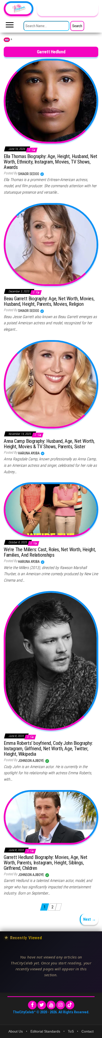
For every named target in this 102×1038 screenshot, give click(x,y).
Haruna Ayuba (29, 453)
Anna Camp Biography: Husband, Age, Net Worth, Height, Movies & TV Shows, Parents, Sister (49, 443)
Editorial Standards (45, 1031)
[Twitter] (41, 1005)
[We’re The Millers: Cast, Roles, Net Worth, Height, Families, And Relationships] (51, 509)
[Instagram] (60, 1005)
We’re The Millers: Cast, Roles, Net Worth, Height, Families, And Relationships (50, 552)
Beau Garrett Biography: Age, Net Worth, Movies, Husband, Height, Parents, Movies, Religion (49, 301)
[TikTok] (70, 1005)
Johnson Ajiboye (31, 761)
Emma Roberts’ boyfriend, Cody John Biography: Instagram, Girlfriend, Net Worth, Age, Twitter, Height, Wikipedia (48, 748)
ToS (71, 1031)
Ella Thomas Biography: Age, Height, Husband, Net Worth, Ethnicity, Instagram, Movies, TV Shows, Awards (50, 161)
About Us (15, 1031)
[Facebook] (32, 1005)
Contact (87, 1031)
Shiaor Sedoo (29, 174)
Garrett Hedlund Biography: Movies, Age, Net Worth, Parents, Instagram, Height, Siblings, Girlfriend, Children (45, 862)
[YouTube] (51, 1005)
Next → (89, 919)
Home (7, 40)
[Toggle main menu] (10, 26)
